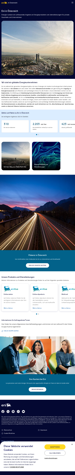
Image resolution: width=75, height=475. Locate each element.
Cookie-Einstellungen (50, 458)
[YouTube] (23, 411)
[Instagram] (18, 411)
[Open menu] (72, 2)
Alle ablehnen (54, 453)
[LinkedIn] (13, 411)
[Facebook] (2, 411)
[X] (8, 411)
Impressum (43, 430)
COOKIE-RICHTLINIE (17, 467)
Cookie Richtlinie (9, 433)
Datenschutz (8, 430)
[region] (37, 458)
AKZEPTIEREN (55, 447)
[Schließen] (72, 444)
